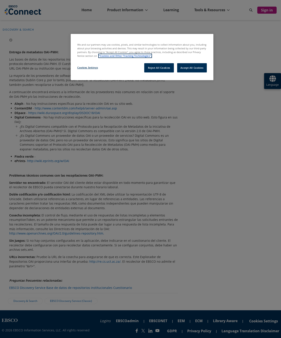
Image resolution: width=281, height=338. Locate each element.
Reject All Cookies (159, 67)
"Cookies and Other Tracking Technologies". (125, 55)
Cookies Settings (87, 67)
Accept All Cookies (191, 67)
